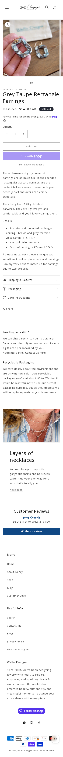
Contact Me (14, 625)
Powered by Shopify (43, 750)
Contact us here (35, 352)
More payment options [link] (31, 164)
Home (10, 564)
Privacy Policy (15, 641)
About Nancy (15, 572)
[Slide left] (24, 83)
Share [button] (9, 308)
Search (11, 617)
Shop (10, 580)
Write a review (31, 531)
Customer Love (16, 595)
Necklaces (16, 489)
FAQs (10, 633)
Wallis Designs (25, 750)
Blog (10, 587)
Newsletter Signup (18, 649)
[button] (7, 7)
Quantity (7, 126)
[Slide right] (39, 83)
